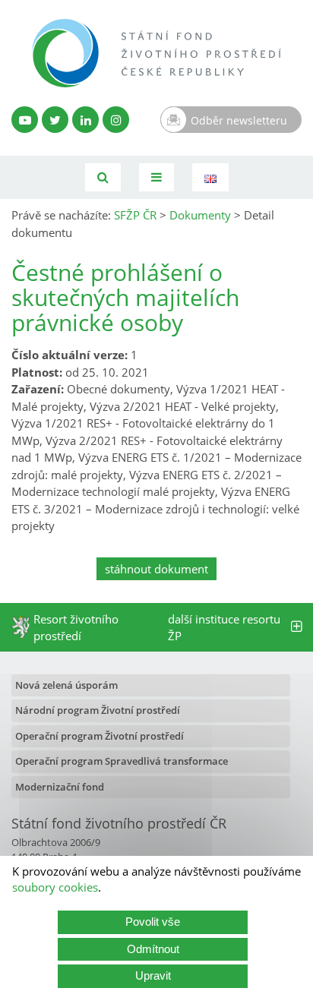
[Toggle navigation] (156, 177)
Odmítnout (153, 948)
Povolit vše (152, 921)
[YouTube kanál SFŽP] (24, 119)
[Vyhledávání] (103, 177)
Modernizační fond (59, 787)
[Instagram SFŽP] (116, 119)
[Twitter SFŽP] (55, 119)
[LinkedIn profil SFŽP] (85, 119)
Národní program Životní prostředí (97, 710)
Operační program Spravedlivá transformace (121, 761)
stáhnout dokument (156, 568)
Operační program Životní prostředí (99, 736)
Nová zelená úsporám (66, 685)
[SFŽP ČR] (156, 53)
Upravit (153, 975)
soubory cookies (55, 887)
